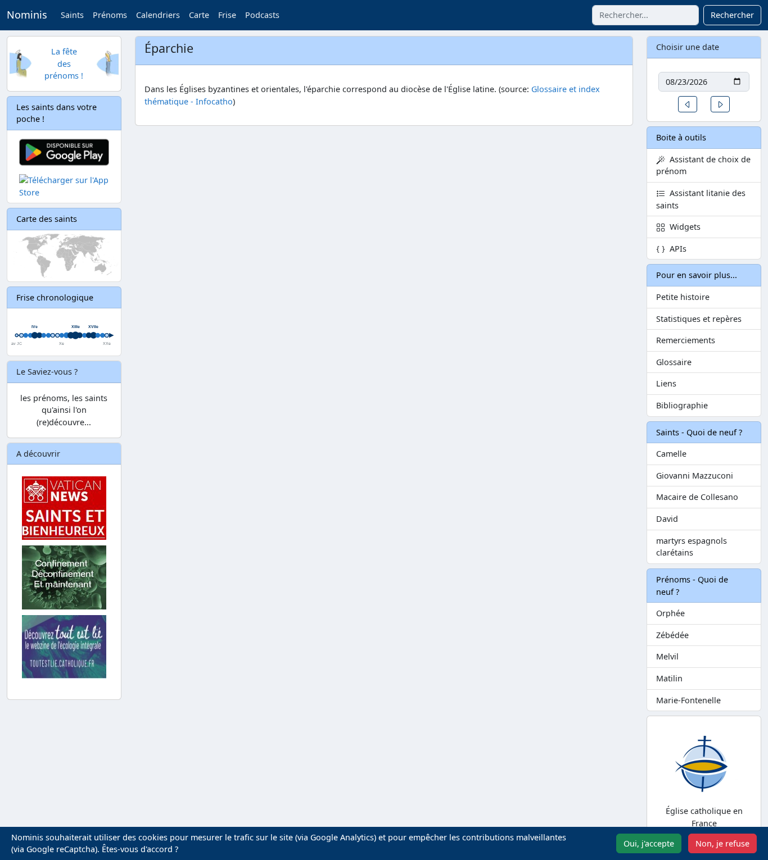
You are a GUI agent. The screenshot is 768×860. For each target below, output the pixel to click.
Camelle (671, 453)
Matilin (669, 678)
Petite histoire (683, 297)
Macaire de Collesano (697, 497)
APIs (675, 248)
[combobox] (645, 15)
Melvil (667, 656)
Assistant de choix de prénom (703, 165)
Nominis (27, 14)
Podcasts (262, 15)
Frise (227, 15)
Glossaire (674, 362)
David (667, 518)
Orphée (670, 613)
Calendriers (158, 15)
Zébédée (672, 635)
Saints (72, 15)
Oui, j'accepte (649, 843)
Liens (666, 383)
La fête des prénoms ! (63, 63)
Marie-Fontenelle (688, 700)
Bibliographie (682, 405)
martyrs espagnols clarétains (691, 546)
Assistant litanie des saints (701, 199)
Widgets (683, 226)
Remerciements (685, 340)
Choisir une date (687, 47)
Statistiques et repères (699, 318)
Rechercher (732, 15)
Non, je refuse (722, 843)
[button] (687, 104)
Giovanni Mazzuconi (694, 475)
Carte (199, 15)
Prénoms (110, 15)
